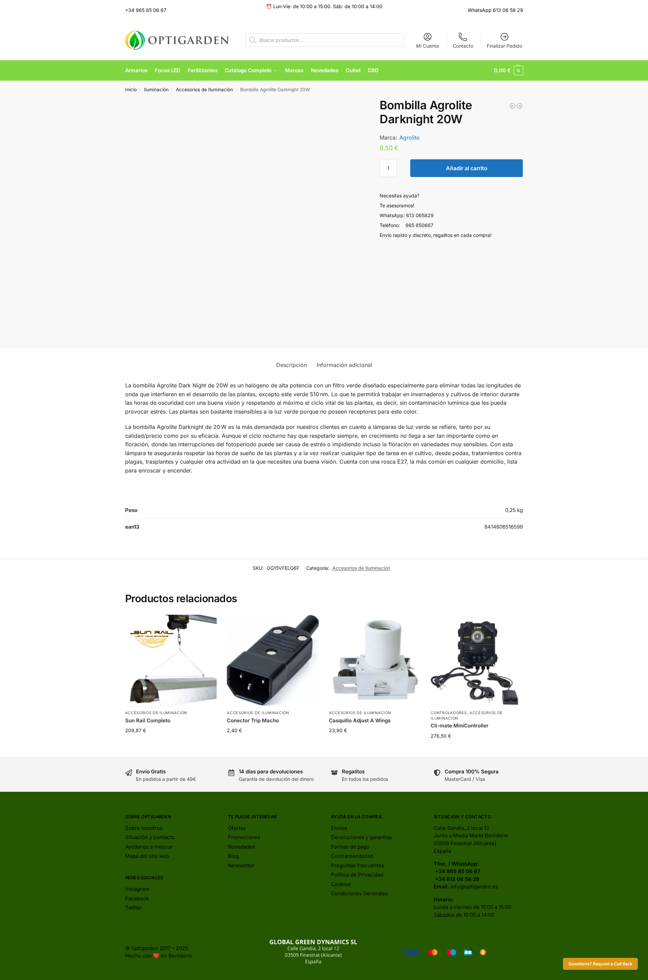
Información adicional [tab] (344, 365)
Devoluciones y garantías (361, 837)
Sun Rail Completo (147, 720)
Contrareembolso (352, 856)
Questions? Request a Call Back (600, 963)
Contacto (463, 46)
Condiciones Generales (359, 893)
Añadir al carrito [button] (171, 745)
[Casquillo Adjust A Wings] (375, 661)
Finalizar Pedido (504, 46)
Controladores (449, 712)
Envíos (339, 828)
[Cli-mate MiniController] (476, 661)
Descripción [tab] (291, 365)
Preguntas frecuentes (357, 865)
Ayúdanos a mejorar (149, 847)
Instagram (137, 889)
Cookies (341, 884)
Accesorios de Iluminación (204, 89)
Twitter (133, 907)
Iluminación (156, 89)
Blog (233, 856)
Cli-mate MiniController (459, 725)
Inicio (131, 89)
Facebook (137, 898)
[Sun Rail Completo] (171, 661)
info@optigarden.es (474, 886)
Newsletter (241, 865)
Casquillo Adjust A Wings (360, 720)
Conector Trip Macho (253, 720)
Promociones (244, 837)
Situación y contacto (150, 837)
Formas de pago (350, 847)
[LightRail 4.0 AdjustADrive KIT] (519, 105)
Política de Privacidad (357, 874)
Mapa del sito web (147, 856)
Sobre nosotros (144, 828)
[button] (508, 70)
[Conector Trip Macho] (273, 661)
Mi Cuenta (427, 46)
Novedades (241, 847)
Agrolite (409, 137)
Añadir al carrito (466, 168)
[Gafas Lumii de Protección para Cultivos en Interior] (512, 105)
